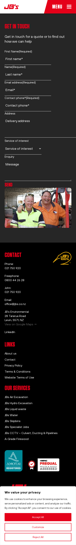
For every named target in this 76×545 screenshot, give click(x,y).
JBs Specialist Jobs (17, 427)
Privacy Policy (13, 365)
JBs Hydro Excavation (18, 403)
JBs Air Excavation (16, 397)
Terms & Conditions (17, 371)
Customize (38, 527)
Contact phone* (22, 98)
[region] (38, 515)
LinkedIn (10, 332)
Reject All (38, 537)
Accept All (38, 517)
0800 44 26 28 (14, 280)
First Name (18, 51)
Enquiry (9, 156)
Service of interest (17, 140)
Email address (20, 82)
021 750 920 (13, 268)
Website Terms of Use (19, 377)
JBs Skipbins (12, 421)
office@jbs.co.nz (15, 304)
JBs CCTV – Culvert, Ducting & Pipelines (31, 433)
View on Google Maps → (21, 324)
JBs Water (11, 415)
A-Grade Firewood (17, 439)
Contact (10, 359)
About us (10, 353)
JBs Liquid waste (15, 409)
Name (15, 66)
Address (10, 113)
